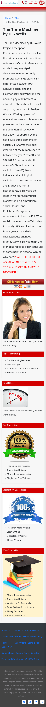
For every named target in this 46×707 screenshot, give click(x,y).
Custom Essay (32, 630)
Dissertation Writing (11, 636)
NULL (16, 18)
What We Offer (32, 659)
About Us (6, 630)
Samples (35, 653)
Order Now (7, 646)
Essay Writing (29, 636)
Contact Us (18, 630)
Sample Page (34, 642)
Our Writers (20, 642)
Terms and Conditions (12, 659)
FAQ (40, 636)
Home (8, 18)
